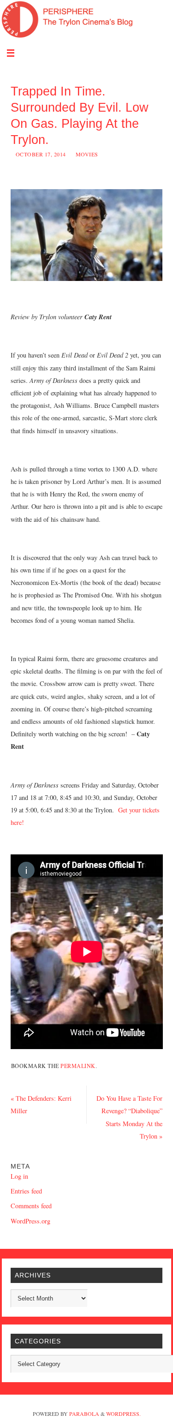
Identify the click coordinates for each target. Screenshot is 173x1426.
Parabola (84, 1413)
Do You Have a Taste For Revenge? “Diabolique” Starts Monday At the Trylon (129, 1117)
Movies (87, 154)
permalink (77, 1065)
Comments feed (31, 1205)
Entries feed (26, 1191)
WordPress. (123, 1413)
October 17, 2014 (41, 154)
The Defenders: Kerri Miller (41, 1104)
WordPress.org (30, 1221)
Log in (19, 1176)
